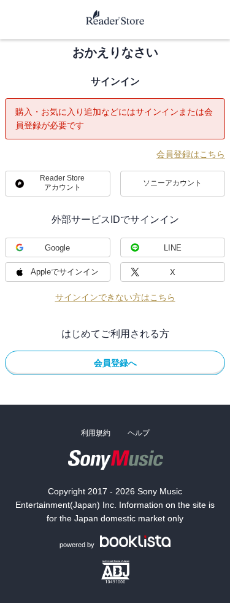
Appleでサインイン (65, 271)
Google (57, 247)
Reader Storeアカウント (62, 183)
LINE (173, 247)
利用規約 (95, 433)
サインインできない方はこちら (115, 297)
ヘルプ (139, 433)
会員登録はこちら (190, 154)
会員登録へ (115, 363)
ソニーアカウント (172, 183)
